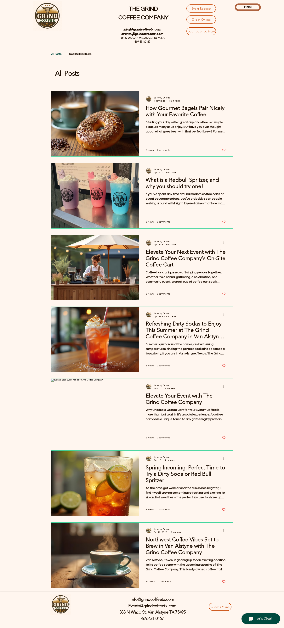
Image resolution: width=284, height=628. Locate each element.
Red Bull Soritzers (80, 54)
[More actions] (225, 99)
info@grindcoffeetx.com (142, 29)
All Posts (56, 54)
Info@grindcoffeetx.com (152, 599)
